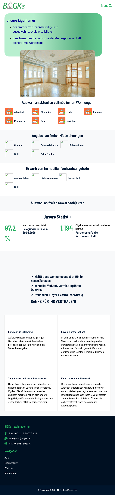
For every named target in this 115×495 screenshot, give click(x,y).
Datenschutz (11, 463)
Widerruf (8, 468)
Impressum (10, 473)
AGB (6, 458)
